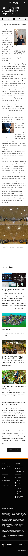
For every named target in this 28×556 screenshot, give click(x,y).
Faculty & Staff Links (7, 485)
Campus (19, 80)
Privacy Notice (23, 551)
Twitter (18, 480)
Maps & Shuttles (19, 466)
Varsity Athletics (18, 468)
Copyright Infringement (22, 550)
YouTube (19, 491)
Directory (4, 468)
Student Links (5, 483)
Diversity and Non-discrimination (7, 508)
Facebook (19, 477)
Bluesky (18, 494)
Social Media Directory (20, 497)
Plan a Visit (17, 463)
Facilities (9, 63)
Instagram (19, 483)
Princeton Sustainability (10, 68)
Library (3, 477)
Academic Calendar (6, 480)
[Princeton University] (7, 545)
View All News (13, 450)
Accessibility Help (6, 466)
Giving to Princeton (19, 471)
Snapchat (19, 485)
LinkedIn (19, 488)
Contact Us (4, 463)
